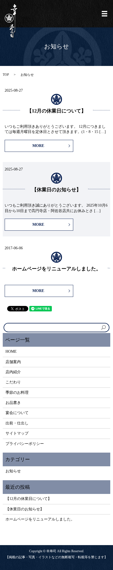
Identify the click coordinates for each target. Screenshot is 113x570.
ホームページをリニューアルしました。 (56, 268)
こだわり (13, 382)
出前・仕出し (17, 423)
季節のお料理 (17, 392)
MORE (38, 146)
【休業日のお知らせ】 (56, 189)
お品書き (13, 403)
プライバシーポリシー (24, 444)
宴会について (17, 413)
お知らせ (13, 471)
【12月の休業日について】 (56, 111)
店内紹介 (13, 372)
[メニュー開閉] (104, 13)
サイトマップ (17, 433)
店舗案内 (13, 362)
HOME (11, 351)
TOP (6, 75)
